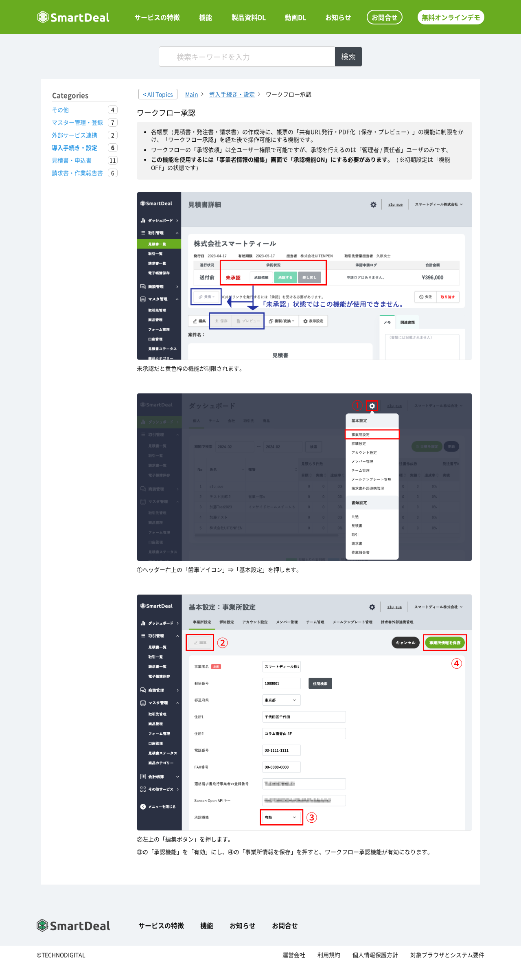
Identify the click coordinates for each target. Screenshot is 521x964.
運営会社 (293, 955)
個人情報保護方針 (375, 955)
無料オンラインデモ (451, 17)
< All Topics (158, 94)
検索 (348, 56)
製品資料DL (249, 17)
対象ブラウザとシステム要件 (447, 955)
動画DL (295, 17)
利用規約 (328, 955)
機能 (205, 17)
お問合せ (385, 17)
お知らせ (338, 17)
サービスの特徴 (157, 17)
